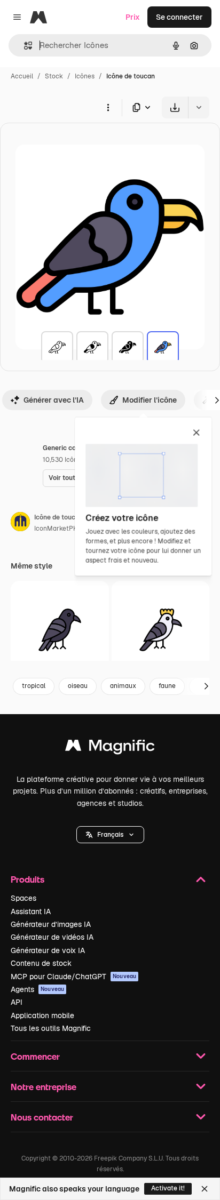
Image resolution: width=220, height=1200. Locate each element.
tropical (33, 686)
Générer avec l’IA (53, 400)
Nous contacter (42, 1117)
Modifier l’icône (149, 400)
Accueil (22, 76)
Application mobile (42, 1015)
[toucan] (57, 347)
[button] (110, 834)
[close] (196, 433)
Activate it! (168, 1188)
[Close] (204, 1188)
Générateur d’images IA (51, 924)
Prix (132, 17)
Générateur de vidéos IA (52, 937)
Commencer (35, 1056)
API (16, 1002)
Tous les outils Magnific (51, 1028)
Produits (27, 879)
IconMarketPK (55, 528)
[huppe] (161, 630)
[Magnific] (110, 748)
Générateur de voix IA (48, 950)
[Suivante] (206, 686)
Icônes (85, 76)
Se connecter (179, 17)
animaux (123, 686)
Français (110, 834)
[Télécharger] (175, 107)
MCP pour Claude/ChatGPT (73, 976)
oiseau (78, 686)
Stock (54, 76)
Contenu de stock (41, 963)
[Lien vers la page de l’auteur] (20, 523)
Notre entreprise (43, 1086)
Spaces (23, 898)
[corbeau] (60, 630)
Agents (37, 989)
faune (167, 686)
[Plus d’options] (108, 107)
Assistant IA (31, 911)
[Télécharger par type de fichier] (142, 107)
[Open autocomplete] (23, 46)
